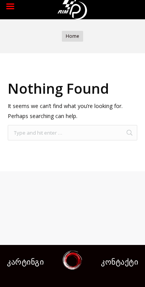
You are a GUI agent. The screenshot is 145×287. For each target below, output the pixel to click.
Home (72, 36)
